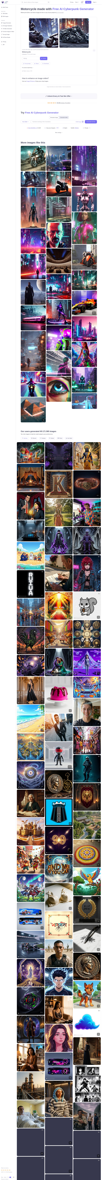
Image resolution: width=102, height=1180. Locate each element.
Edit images (5, 16)
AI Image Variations (7, 25)
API (3, 44)
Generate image (54, 117)
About (5, 1177)
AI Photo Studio (6, 37)
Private (86, 128)
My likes (25, 438)
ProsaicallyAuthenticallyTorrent (41, 49)
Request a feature (4, 1179)
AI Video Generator (7, 28)
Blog (2, 1177)
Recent (34, 438)
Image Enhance (31, 81)
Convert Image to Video (8, 31)
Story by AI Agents (50, 128)
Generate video (64, 117)
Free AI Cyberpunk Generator (73, 9)
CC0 (31, 71)
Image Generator (7, 23)
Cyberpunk (24, 54)
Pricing (71, 2)
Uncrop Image (6, 34)
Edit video (5, 13)
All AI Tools (5, 7)
